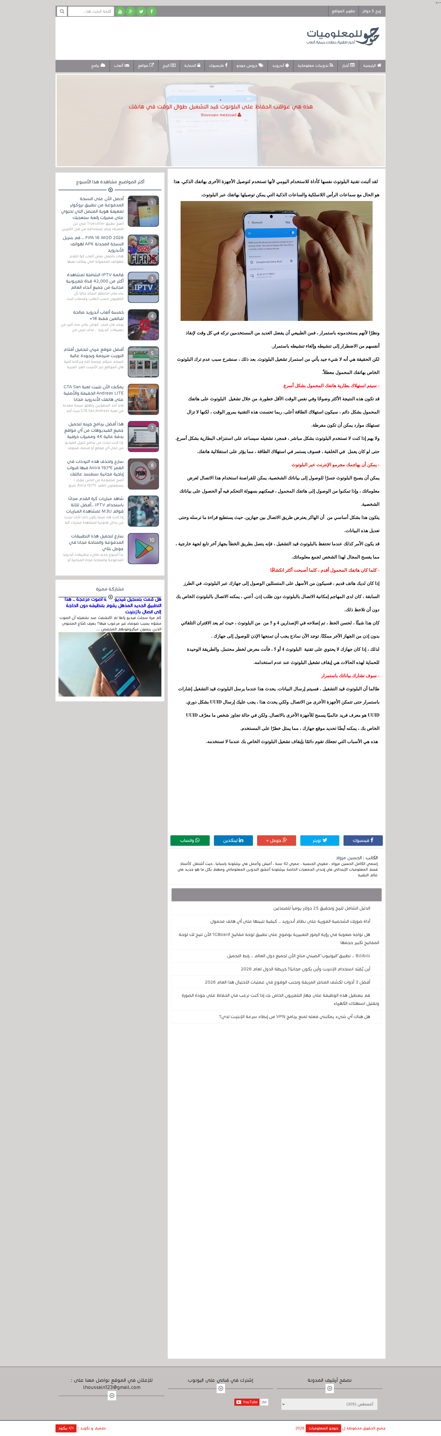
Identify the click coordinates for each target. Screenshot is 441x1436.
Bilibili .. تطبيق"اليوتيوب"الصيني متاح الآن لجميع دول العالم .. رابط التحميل (298, 955)
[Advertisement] (171, 37)
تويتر (317, 840)
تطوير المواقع (343, 11)
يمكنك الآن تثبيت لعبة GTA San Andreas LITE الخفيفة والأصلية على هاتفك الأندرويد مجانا (94, 393)
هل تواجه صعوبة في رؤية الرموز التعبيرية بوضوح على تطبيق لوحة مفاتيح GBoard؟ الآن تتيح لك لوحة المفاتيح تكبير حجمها (279, 938)
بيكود (63, 1428)
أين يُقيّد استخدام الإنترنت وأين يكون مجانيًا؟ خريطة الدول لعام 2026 (305, 969)
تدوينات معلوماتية (314, 65)
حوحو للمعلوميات (323, 1428)
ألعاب (119, 65)
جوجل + (274, 840)
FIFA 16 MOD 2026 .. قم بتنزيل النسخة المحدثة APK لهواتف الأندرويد (93, 244)
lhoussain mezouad (219, 115)
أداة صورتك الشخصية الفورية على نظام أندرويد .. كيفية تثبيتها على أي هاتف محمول (290, 921)
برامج (95, 65)
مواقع (143, 65)
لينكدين (231, 840)
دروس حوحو (247, 65)
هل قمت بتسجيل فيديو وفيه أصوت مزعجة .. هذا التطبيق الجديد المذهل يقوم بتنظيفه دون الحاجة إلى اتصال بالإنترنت (113, 605)
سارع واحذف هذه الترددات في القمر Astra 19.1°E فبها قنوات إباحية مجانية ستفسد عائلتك (95, 468)
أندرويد (278, 65)
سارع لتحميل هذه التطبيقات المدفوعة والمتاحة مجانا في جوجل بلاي (96, 542)
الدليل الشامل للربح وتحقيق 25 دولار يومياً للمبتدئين (321, 908)
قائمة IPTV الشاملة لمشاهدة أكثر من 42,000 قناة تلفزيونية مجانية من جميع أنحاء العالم (95, 281)
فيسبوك (361, 840)
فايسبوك (217, 65)
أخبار (346, 65)
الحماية (190, 65)
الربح (167, 65)
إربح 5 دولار (371, 11)
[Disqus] (277, 1111)
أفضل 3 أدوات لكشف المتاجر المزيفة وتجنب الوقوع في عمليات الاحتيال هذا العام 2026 (287, 982)
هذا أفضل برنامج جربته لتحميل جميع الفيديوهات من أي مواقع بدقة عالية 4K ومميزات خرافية (94, 430)
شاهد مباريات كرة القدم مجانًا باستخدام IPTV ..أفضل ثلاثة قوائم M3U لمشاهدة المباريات (95, 505)
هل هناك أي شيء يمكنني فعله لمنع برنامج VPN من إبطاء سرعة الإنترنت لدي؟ (294, 1016)
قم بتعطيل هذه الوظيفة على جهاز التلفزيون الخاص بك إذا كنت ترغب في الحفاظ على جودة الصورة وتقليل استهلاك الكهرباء (280, 999)
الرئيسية (370, 65)
